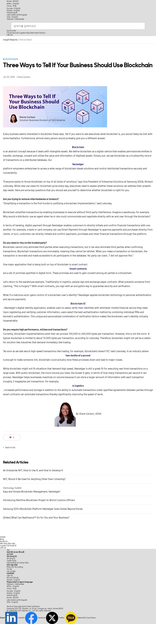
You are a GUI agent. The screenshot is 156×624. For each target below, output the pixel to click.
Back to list (9, 447)
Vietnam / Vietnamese (15, 19)
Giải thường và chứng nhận (18, 563)
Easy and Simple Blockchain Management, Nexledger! (31, 490)
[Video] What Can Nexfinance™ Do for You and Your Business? (36, 517)
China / (12, 6)
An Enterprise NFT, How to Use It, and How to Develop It (33, 470)
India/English (12, 13)
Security (15, 33)
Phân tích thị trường (15, 567)
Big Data (30, 33)
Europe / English (13, 8)
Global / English (13, 10)
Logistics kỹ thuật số (8, 546)
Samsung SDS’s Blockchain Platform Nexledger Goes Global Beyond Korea (42, 508)
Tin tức (9, 569)
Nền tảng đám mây (7, 543)
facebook (3, 541)
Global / (13, 580)
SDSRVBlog (2, 538)
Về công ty (11, 558)
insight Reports (10, 39)
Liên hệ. (10, 576)
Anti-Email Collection (31, 606)
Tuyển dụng (11, 561)
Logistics (22, 33)
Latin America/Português (17, 15)
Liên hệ (3, 548)
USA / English (12, 17)
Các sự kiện (11, 571)
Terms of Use (12, 606)
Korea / (13, 1)
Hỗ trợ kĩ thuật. (13, 578)
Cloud (9, 33)
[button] (12, 556)
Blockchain (10, 59)
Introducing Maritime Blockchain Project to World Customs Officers (39, 500)
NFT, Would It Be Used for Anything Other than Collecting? (34, 479)
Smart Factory (39, 33)
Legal (19, 606)
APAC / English (13, 4)
